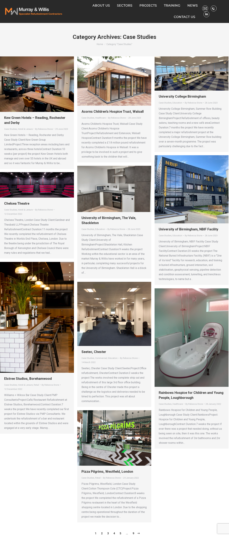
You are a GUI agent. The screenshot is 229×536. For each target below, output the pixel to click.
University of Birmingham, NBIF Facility (188, 229)
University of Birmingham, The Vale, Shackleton (108, 220)
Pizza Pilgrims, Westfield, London (107, 472)
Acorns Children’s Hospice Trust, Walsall (112, 112)
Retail (36, 385)
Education (177, 102)
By (44, 129)
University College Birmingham (182, 96)
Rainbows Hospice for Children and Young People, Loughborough (191, 395)
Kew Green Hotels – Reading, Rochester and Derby (34, 120)
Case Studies (10, 129)
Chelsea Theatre (16, 203)
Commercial (101, 358)
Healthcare (100, 118)
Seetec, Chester (93, 352)
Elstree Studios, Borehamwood (28, 379)
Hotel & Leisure (25, 129)
